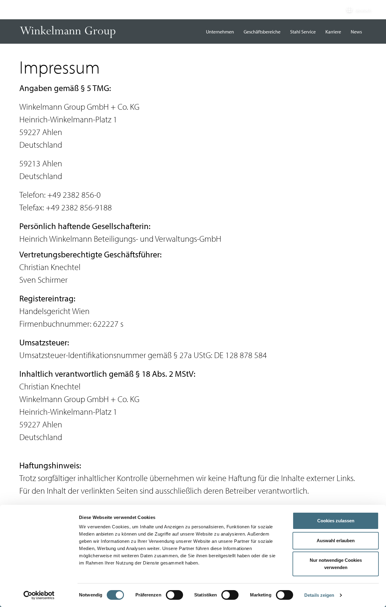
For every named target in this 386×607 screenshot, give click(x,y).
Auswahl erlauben (336, 540)
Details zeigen (319, 595)
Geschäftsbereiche (262, 32)
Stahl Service (303, 32)
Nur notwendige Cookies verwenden (336, 564)
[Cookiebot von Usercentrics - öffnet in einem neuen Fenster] (39, 595)
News (356, 32)
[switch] (174, 595)
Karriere (333, 32)
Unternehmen (220, 32)
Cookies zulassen (335, 520)
